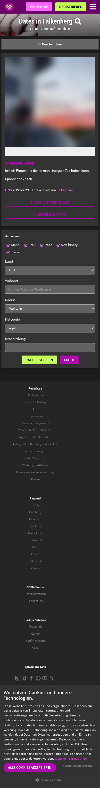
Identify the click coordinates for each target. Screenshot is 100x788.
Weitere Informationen (71, 758)
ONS (8, 190)
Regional (35, 498)
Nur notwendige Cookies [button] (77, 765)
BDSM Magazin (41, 402)
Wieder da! (39, 7)
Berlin (35, 505)
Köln (35, 547)
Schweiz (35, 568)
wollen (48, 430)
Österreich (35, 561)
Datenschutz (44, 437)
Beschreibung (15, 339)
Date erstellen (39, 360)
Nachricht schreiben (50, 202)
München (35, 519)
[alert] (50, 736)
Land (9, 261)
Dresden (35, 554)
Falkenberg (65, 190)
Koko (35, 647)
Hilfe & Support (35, 395)
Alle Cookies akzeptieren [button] (30, 767)
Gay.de (35, 633)
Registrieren (71, 7)
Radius (10, 300)
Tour (22, 402)
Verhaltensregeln (35, 451)
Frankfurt (35, 526)
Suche (69, 360)
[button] (50, 779)
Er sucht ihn (35, 601)
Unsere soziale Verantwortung (35, 472)
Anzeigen (12, 236)
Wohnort (11, 281)
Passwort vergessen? (35, 423)
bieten (33, 430)
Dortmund (35, 540)
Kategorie (12, 319)
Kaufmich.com (35, 640)
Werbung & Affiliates (35, 465)
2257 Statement (35, 458)
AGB (35, 409)
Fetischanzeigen (35, 594)
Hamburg (35, 512)
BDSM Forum (35, 587)
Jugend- (23, 437)
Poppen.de (35, 626)
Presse (35, 479)
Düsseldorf (35, 533)
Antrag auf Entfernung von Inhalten (35, 444)
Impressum (35, 416)
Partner (29, 620)
